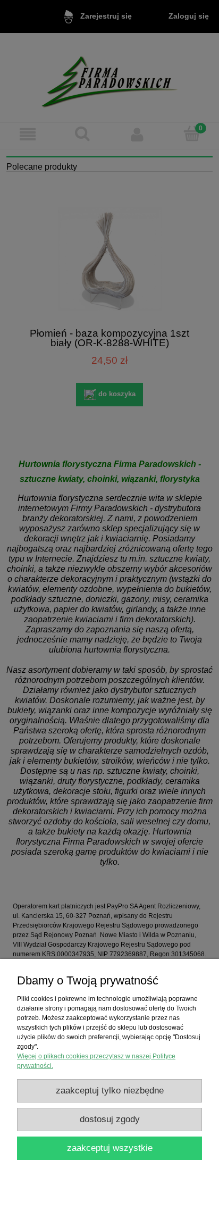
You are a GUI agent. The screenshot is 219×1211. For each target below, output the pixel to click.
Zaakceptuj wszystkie (110, 1148)
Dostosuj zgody (110, 1119)
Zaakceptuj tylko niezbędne (110, 1090)
